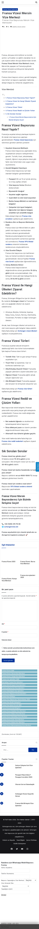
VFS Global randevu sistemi (21, 486)
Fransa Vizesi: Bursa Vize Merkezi (13, 673)
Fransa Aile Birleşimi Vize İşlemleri (13, 685)
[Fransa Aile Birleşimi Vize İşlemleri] (8, 806)
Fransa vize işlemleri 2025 (10, 679)
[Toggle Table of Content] (3, 95)
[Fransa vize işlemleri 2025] (28, 570)
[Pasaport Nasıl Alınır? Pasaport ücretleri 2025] (8, 778)
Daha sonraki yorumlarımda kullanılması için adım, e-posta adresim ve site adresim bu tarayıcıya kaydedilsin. (18, 651)
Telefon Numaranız (7, 873)
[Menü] (3, 3)
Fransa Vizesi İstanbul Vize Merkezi (14, 711)
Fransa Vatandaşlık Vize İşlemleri (13, 691)
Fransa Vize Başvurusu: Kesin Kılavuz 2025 (16, 699)
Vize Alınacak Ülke (7, 883)
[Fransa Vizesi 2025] (10, 555)
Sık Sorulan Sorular (14, 114)
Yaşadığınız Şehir (7, 889)
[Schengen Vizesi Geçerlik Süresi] (8, 797)
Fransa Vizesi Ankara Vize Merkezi (13, 714)
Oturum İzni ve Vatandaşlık (24, 784)
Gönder (3, 895)
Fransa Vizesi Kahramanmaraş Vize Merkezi (16, 725)
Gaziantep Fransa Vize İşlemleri (12, 682)
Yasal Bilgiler (20, 840)
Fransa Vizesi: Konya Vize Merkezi (13, 676)
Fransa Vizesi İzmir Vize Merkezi (13, 719)
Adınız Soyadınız (6, 867)
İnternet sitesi (6, 640)
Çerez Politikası (31, 840)
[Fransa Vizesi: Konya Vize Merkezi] (10, 572)
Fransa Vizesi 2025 (8, 561)
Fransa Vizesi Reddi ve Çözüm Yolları (21, 110)
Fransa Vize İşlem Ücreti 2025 (11, 705)
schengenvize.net (11, 527)
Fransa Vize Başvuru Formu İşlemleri (14, 693)
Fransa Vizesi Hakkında (10, 9)
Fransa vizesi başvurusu (23, 140)
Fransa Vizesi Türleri (14, 107)
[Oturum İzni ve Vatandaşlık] (8, 787)
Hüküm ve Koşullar (8, 840)
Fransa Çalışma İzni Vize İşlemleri (13, 688)
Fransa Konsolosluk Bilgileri (11, 708)
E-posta (5, 632)
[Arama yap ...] (36, 3)
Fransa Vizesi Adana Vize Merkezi (13, 722)
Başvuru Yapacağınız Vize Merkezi (12, 880)
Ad (3, 624)
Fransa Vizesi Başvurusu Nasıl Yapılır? (21, 98)
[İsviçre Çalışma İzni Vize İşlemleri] (8, 768)
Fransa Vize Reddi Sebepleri (11, 702)
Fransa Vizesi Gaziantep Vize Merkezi (14, 716)
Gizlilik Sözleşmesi (19, 843)
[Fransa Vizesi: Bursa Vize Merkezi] (28, 555)
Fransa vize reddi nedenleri (12, 441)
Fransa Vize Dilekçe (8, 696)
